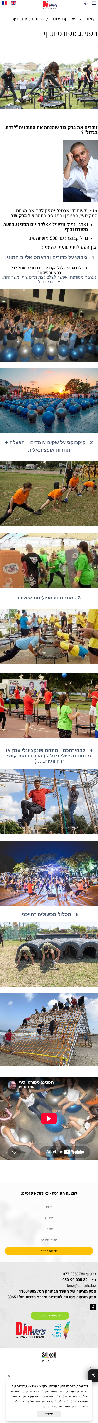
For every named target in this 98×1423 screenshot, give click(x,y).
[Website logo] (50, 5)
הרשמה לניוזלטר (50, 1315)
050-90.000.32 (75, 1280)
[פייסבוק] (4, 3)
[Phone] (85, 4)
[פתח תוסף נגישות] (93, 1375)
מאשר (49, 1414)
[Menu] (94, 4)
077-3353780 (74, 1274)
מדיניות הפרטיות (50, 1406)
